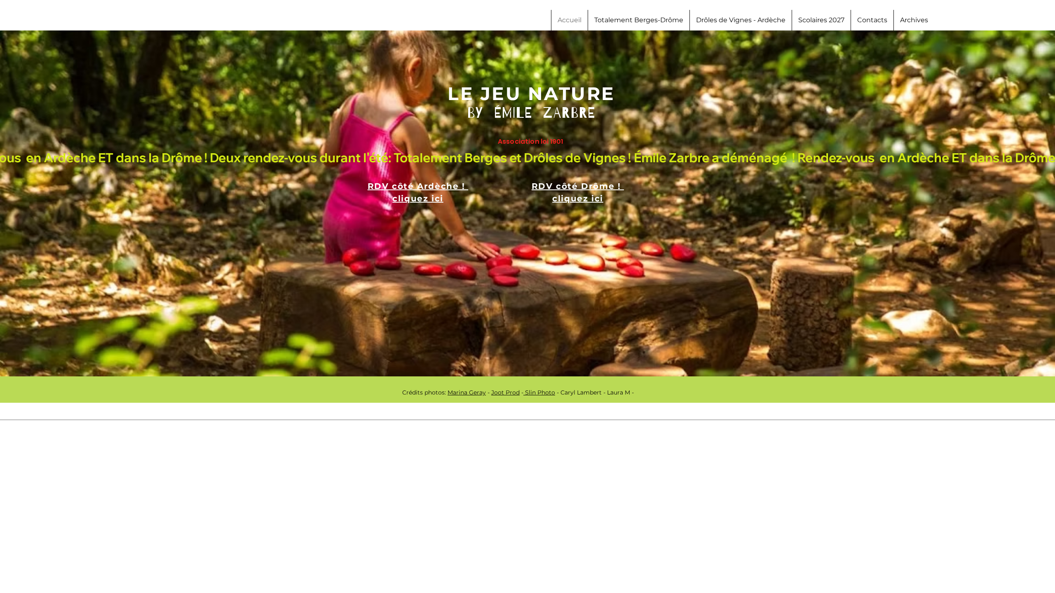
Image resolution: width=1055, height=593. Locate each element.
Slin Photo (539, 392)
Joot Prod (505, 392)
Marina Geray (467, 392)
